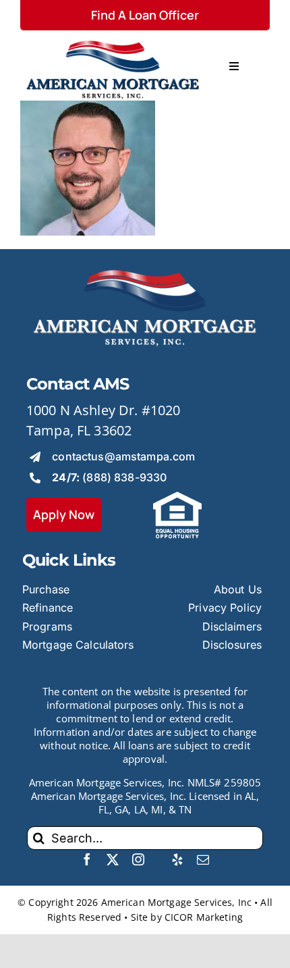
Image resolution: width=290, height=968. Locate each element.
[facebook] (87, 859)
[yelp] (177, 859)
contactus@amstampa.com (123, 456)
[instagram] (138, 859)
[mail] (203, 859)
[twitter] (113, 859)
